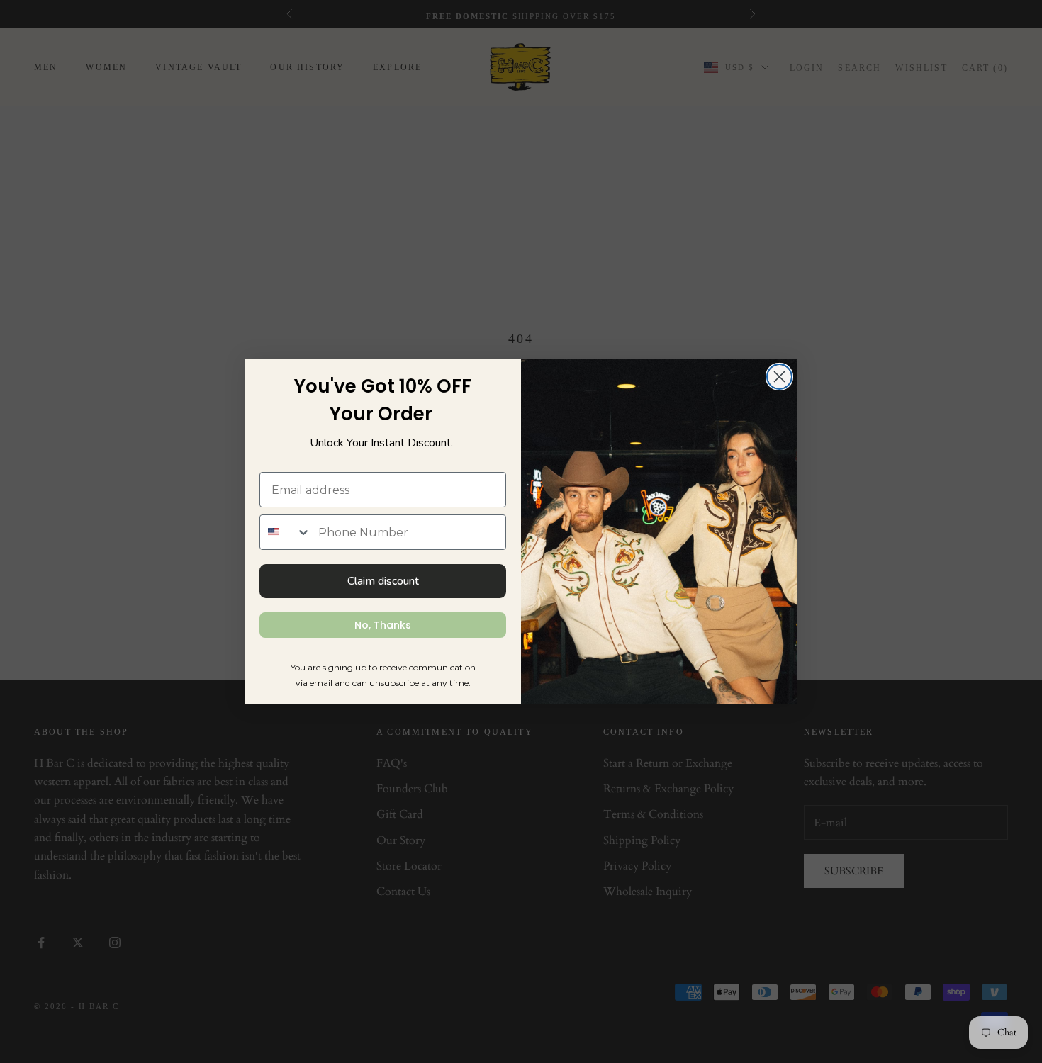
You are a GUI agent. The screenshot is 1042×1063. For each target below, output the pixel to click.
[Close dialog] (779, 376)
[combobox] (285, 532)
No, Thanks (382, 625)
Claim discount (383, 581)
